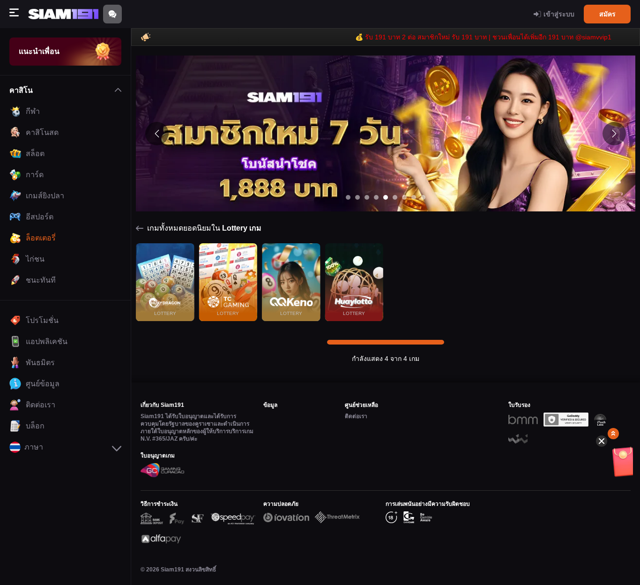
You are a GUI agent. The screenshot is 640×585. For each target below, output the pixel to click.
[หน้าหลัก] (63, 14)
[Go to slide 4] (376, 197)
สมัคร (607, 14)
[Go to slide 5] (385, 197)
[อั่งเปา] (614, 464)
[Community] (112, 14)
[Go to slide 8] (413, 197)
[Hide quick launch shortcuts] (601, 441)
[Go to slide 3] (367, 197)
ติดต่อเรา (356, 416)
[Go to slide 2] (357, 197)
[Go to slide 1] (348, 197)
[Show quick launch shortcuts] (613, 433)
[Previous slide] (157, 133)
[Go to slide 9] (423, 197)
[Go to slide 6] (395, 197)
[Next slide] (614, 133)
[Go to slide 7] (404, 197)
